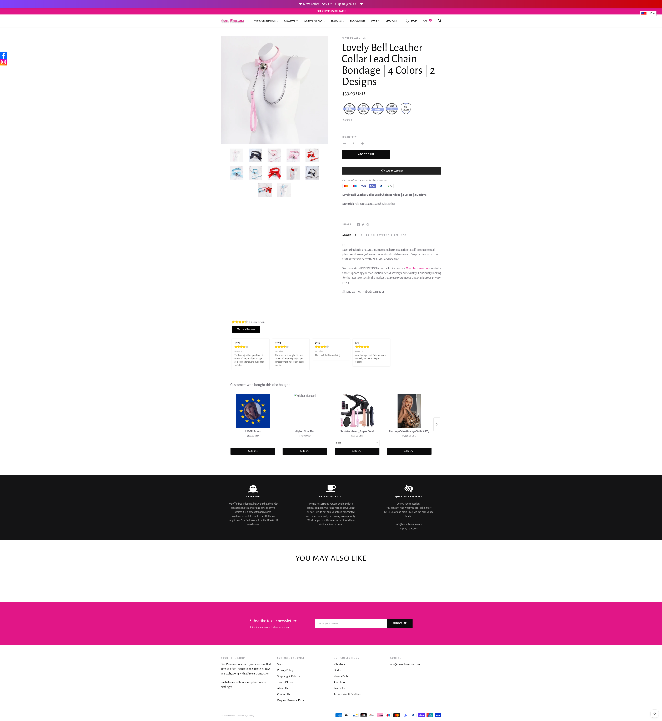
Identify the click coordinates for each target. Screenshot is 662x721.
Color (347, 120)
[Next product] (436, 424)
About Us (282, 688)
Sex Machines (357, 21)
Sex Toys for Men (313, 21)
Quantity (349, 137)
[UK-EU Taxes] (252, 411)
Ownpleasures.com (417, 268)
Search (281, 664)
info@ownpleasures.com (405, 664)
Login (414, 21)
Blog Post (391, 21)
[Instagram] (3, 62)
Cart (427, 21)
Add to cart (366, 154)
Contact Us (283, 694)
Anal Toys (289, 21)
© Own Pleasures (228, 716)
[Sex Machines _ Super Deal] (357, 411)
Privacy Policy (285, 670)
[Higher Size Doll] (305, 411)
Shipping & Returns (288, 676)
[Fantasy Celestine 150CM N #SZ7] (409, 411)
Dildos (338, 670)
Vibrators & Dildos (265, 21)
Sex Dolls (336, 21)
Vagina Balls (341, 676)
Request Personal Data (290, 700)
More (374, 21)
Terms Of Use (285, 682)
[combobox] (357, 443)
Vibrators (339, 664)
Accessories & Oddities (347, 694)
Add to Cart (253, 451)
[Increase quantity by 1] (362, 143)
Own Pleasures (354, 38)
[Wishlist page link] (407, 21)
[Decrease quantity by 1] (344, 143)
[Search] (439, 21)
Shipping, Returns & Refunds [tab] (384, 235)
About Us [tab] (349, 235)
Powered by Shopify (245, 716)
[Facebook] (3, 55)
